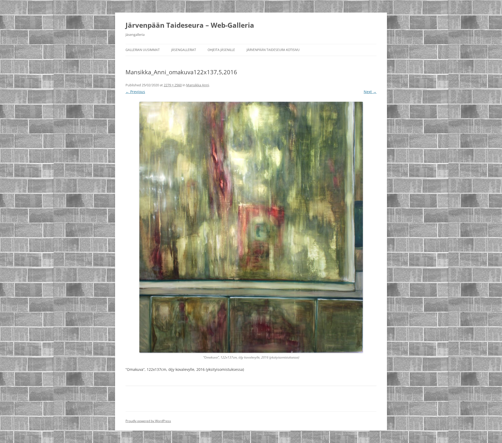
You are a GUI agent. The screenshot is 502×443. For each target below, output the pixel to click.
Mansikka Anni (197, 85)
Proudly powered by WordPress (148, 421)
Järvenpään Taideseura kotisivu (273, 50)
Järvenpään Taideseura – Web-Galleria (190, 25)
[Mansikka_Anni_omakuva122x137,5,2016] (251, 227)
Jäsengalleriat (183, 50)
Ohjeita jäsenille (221, 50)
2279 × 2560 (173, 85)
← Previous (135, 91)
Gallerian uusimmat (143, 50)
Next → (370, 91)
